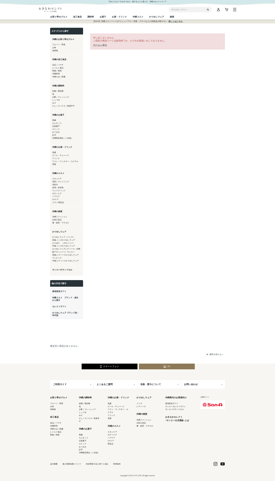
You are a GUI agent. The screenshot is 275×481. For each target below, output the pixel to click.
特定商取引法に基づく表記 (97, 464)
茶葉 (109, 418)
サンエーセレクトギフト (175, 406)
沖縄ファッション (143, 420)
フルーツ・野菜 (56, 403)
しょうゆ (82, 412)
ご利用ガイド (60, 384)
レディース (141, 406)
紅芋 (81, 450)
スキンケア (112, 432)
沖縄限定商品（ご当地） (89, 453)
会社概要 (54, 464)
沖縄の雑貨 (141, 414)
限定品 (110, 444)
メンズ (139, 403)
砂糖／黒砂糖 (84, 403)
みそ (81, 415)
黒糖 (81, 435)
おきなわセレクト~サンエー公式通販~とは (177, 419)
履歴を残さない (216, 354)
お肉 (52, 406)
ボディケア (112, 435)
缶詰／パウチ (55, 423)
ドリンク (111, 415)
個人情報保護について (71, 464)
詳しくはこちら (176, 21)
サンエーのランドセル (174, 409)
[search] (209, 9)
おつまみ (82, 447)
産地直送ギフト (171, 403)
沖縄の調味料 (85, 397)
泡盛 (109, 403)
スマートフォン (111, 366)
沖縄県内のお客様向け (176, 397)
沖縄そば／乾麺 (56, 429)
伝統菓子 (82, 441)
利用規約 (117, 464)
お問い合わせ (191, 384)
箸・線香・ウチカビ (144, 426)
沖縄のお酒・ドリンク (118, 397)
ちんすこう (83, 438)
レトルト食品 (55, 432)
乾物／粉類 (54, 435)
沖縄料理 (54, 426)
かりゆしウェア (144, 397)
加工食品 (54, 417)
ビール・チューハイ (116, 406)
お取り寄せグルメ (58, 397)
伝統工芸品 (141, 423)
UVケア (111, 441)
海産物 (53, 409)
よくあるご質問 (105, 384)
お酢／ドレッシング (87, 409)
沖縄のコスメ (114, 426)
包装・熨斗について (150, 384)
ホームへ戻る (100, 45)
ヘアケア (111, 438)
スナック (82, 444)
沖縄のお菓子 (85, 429)
